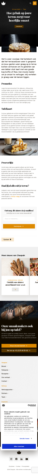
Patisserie (4, 370)
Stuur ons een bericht (17, 346)
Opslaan (6, 239)
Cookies (18, 466)
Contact (4, 381)
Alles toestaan (19, 446)
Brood (3, 366)
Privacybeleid (25, 466)
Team (3, 397)
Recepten (4, 373)
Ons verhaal (5, 377)
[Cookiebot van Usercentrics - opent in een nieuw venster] (28, 405)
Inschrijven (17, 226)
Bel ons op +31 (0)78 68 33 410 (17, 350)
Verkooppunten (6, 389)
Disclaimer (11, 466)
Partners (4, 393)
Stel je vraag (15, 196)
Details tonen (24, 438)
